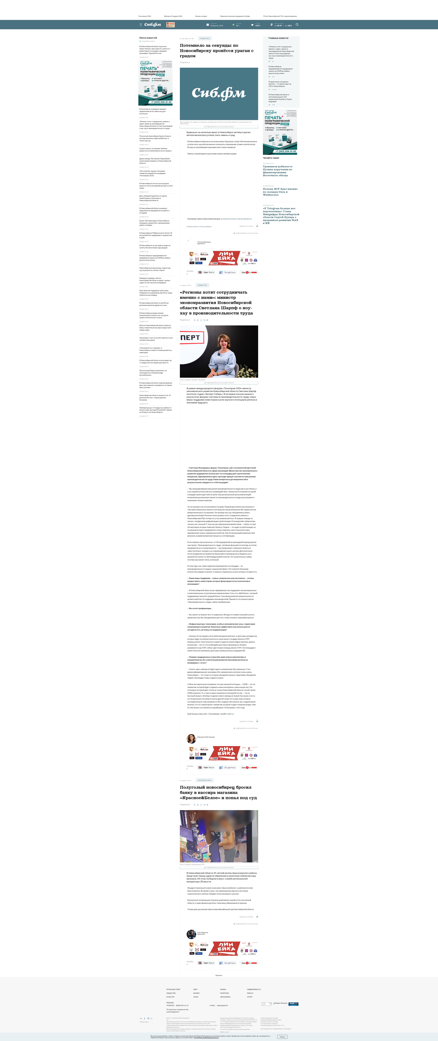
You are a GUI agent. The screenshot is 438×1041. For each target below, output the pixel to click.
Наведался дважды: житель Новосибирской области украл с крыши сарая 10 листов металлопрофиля (154, 280)
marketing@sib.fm (172, 1012)
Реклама (170, 1003)
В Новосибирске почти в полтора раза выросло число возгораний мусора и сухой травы (155, 185)
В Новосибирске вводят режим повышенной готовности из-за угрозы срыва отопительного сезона (153, 315)
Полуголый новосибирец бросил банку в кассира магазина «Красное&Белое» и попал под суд (155, 138)
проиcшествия (204, 780)
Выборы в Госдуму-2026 (173, 16)
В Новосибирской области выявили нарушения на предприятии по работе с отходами (154, 210)
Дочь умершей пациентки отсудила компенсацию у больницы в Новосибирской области (153, 198)
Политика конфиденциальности (230, 1027)
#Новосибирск (193, 226)
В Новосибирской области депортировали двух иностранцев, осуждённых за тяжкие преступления (155, 385)
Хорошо (282, 1037)
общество (204, 38)
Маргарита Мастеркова (206, 737)
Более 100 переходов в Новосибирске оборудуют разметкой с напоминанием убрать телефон (154, 223)
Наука (195, 997)
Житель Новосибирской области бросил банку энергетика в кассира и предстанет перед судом (155, 327)
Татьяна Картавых (204, 242)
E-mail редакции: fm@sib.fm (269, 1023)
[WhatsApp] (200, 320)
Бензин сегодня (201, 16)
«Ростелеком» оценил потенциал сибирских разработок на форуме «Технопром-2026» (152, 173)
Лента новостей (148, 37)
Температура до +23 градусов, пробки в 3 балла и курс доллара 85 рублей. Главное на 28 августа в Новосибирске (155, 410)
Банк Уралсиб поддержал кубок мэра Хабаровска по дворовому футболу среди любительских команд (155, 292)
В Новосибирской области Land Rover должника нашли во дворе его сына (154, 304)
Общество (171, 993)
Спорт (250, 997)
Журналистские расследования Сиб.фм (235, 16)
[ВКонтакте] (194, 320)
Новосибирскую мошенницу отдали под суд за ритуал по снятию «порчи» (154, 269)
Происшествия (173, 989)
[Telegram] (207, 319)
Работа (250, 993)
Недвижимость (254, 989)
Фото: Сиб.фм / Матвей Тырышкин (192, 380)
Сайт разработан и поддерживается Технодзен (276, 1029)
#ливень (208, 226)
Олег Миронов (202, 933)
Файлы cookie (224, 1032)
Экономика (225, 997)
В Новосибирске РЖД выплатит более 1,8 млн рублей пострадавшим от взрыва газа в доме (155, 235)
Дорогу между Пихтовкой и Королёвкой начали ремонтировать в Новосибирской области (155, 161)
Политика (224, 993)
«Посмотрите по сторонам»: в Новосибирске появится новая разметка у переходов (155, 350)
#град (201, 226)
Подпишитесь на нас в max (247, 233)
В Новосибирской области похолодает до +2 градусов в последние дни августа (155, 361)
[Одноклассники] (197, 320)
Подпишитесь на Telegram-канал (220, 127)
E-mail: (219, 1005)
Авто (195, 989)
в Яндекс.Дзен (144, 1022)
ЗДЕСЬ (230, 714)
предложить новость (148, 41)
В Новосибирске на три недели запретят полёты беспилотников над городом (155, 246)
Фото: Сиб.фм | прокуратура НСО (192, 864)
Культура (170, 997)
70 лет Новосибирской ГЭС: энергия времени (280, 16)
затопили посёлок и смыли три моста (236, 219)
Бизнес (196, 993)
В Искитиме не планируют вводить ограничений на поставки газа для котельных (152, 111)
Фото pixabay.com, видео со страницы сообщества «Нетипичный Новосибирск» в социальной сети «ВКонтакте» (216, 123)
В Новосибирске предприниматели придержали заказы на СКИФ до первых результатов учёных (155, 257)
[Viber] (204, 320)
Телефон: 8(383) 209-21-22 (177, 1005)
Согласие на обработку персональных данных (235, 1029)
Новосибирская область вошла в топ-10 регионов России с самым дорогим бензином (155, 397)
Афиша (223, 989)
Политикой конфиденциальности (206, 1037)
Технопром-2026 (144, 16)
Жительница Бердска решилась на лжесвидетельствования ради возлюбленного (153, 372)
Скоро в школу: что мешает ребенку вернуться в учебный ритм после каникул (155, 149)
